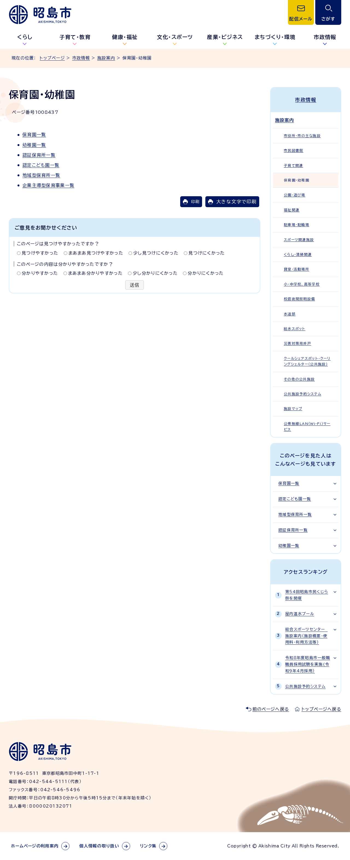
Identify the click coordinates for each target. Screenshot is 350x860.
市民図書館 (293, 150)
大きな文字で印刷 (236, 201)
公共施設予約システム (302, 394)
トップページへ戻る (321, 709)
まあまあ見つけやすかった (95, 253)
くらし (25, 37)
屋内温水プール (299, 614)
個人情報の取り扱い (99, 846)
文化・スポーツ (175, 37)
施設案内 (106, 58)
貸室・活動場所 (296, 269)
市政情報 (325, 37)
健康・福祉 (125, 37)
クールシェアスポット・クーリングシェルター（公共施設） (307, 361)
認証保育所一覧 (39, 155)
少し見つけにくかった (156, 253)
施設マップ (293, 408)
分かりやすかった (40, 273)
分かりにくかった (206, 273)
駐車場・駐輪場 (296, 225)
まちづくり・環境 (275, 37)
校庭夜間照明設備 (299, 299)
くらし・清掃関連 (298, 254)
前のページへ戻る (270, 709)
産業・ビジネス (225, 37)
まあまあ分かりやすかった (95, 273)
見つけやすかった (40, 253)
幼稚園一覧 (34, 145)
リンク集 (148, 846)
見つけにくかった (206, 253)
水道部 (290, 314)
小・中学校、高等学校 (302, 284)
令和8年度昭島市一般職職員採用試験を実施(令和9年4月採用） (307, 664)
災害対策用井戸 (297, 343)
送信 (134, 285)
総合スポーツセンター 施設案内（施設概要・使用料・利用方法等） (306, 635)
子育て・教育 (75, 37)
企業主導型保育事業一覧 (48, 185)
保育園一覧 (34, 134)
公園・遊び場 (294, 195)
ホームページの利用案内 (35, 846)
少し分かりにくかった (155, 273)
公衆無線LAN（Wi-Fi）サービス (307, 426)
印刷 (195, 202)
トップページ (52, 58)
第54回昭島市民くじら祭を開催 (306, 595)
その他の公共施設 (299, 379)
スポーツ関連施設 (299, 240)
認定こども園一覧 (40, 165)
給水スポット (294, 329)
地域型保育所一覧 (41, 175)
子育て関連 (293, 165)
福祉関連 (291, 210)
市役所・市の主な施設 (302, 136)
